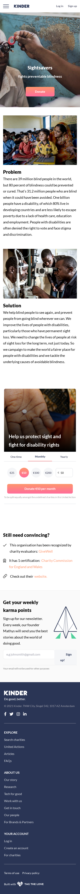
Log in (8, 841)
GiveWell (46, 551)
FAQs (8, 761)
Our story (10, 780)
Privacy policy (30, 873)
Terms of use (11, 873)
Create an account (16, 848)
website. (40, 576)
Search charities (14, 739)
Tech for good (13, 794)
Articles (9, 753)
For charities (12, 855)
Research (10, 787)
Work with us (13, 801)
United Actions (14, 746)
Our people (11, 815)
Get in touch (12, 808)
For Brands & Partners (19, 822)
